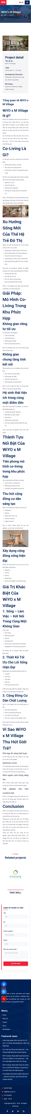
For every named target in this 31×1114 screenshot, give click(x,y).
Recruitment (6, 1029)
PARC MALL (15, 893)
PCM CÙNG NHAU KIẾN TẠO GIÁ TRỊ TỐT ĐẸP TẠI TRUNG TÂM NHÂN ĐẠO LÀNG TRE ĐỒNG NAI (16, 1043)
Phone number (8, 931)
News (4, 1026)
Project (11, 15)
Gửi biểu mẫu (15, 963)
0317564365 (8, 1095)
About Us (5, 1018)
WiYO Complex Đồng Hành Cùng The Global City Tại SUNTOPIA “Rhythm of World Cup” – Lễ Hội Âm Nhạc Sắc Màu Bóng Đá (16, 1067)
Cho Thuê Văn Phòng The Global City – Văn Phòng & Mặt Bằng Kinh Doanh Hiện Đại (15, 1051)
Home (5, 15)
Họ (4, 922)
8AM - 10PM (8, 1099)
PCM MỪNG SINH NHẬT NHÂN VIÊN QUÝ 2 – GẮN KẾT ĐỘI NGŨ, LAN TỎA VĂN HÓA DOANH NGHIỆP (16, 1076)
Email (5, 940)
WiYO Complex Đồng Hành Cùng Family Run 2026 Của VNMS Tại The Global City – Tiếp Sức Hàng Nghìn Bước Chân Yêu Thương (16, 1058)
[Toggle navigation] (27, 2)
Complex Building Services (15, 890)
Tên (4, 913)
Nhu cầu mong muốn (10, 949)
